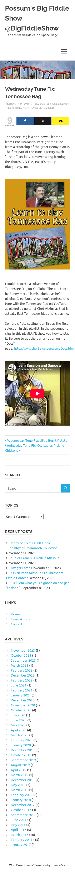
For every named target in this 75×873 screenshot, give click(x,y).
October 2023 (21, 655)
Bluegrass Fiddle (47, 103)
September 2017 (23, 814)
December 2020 (23, 700)
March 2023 (19, 665)
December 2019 (23, 750)
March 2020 (19, 735)
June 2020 (18, 720)
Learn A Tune (20, 619)
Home (15, 614)
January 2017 (21, 844)
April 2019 (18, 770)
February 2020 (21, 740)
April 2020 (18, 730)
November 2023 (23, 650)
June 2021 (18, 685)
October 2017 (21, 809)
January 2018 (21, 799)
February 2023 (21, 670)
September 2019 (23, 760)
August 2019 (20, 765)
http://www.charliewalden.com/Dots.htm (44, 348)
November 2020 (23, 705)
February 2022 (21, 680)
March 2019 (19, 775)
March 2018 (19, 790)
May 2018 (18, 785)
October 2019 (21, 755)
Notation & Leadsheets (38, 107)
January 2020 (21, 745)
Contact (16, 624)
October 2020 (21, 710)
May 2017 (18, 824)
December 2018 (23, 780)
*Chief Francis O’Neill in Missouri (35, 558)
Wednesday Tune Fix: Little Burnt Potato (37, 440)
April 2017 (18, 829)
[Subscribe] (60, 121)
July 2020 (18, 715)
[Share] (25, 121)
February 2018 (21, 795)
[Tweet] (43, 121)
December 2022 (23, 675)
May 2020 (18, 725)
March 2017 (19, 834)
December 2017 (23, 804)
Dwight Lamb (20, 568)
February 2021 (21, 690)
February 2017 (21, 839)
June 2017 (18, 819)
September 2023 (23, 660)
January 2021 (21, 695)
